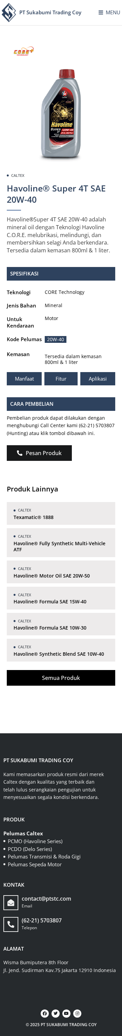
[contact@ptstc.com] (10, 902)
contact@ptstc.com (46, 898)
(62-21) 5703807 (42, 920)
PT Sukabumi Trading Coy (50, 12)
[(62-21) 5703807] (10, 924)
